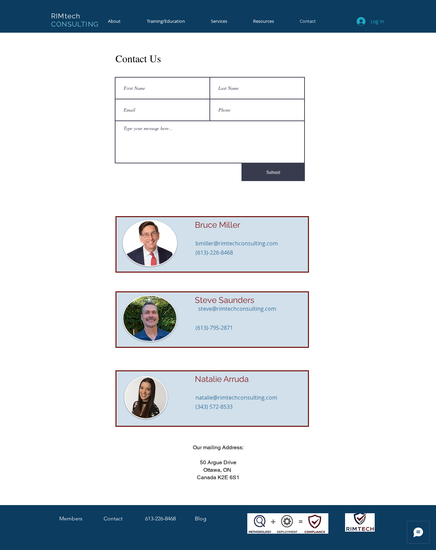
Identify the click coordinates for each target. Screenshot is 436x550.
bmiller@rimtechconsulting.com (237, 243)
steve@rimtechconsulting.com (237, 308)
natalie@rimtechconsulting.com (236, 397)
